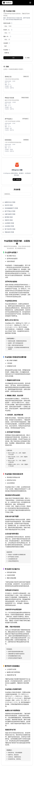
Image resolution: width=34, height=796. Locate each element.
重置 (28, 57)
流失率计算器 (9, 205)
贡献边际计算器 (9, 232)
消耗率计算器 (9, 220)
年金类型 (5, 49)
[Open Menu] (30, 2)
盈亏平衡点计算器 (10, 211)
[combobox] (6, 46)
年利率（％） (6, 30)
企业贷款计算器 (9, 226)
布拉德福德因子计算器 (11, 208)
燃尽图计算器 (9, 217)
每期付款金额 (6, 23)
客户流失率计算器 (10, 229)
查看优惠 (18, 179)
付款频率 (5, 43)
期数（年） (6, 36)
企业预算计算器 (9, 223)
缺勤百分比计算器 (10, 202)
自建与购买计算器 (10, 214)
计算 (13, 57)
